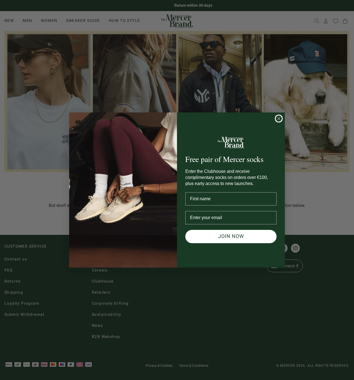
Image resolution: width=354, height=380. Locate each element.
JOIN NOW (231, 236)
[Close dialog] (278, 118)
